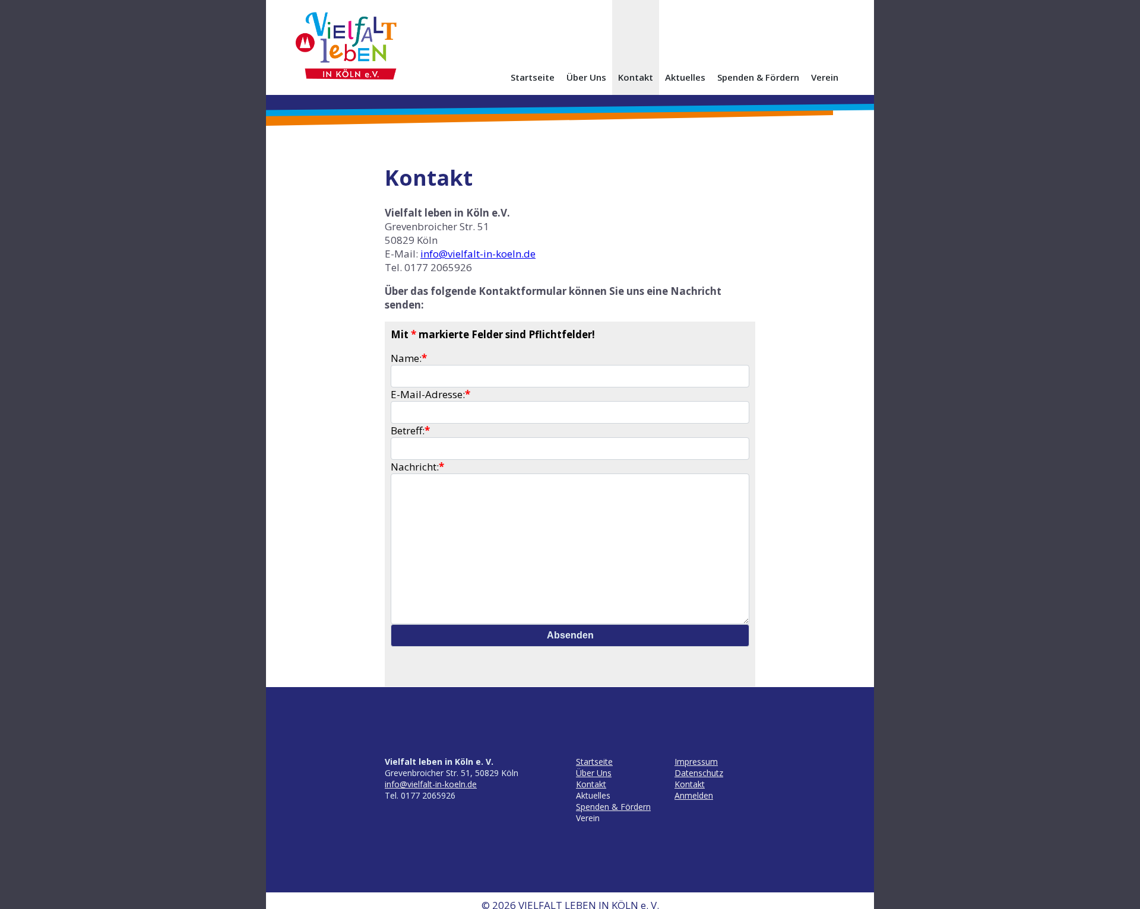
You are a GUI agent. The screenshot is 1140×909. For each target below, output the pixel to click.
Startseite (533, 77)
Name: (409, 358)
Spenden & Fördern (758, 77)
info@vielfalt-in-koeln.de (478, 253)
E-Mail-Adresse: (430, 394)
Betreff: (410, 430)
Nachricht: (417, 466)
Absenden (570, 635)
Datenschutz (698, 772)
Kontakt (635, 77)
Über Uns (586, 77)
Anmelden (693, 795)
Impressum (696, 761)
